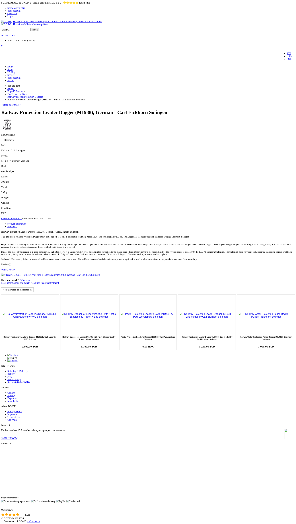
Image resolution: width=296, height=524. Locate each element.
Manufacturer (14, 401)
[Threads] (165, 469)
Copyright (12, 419)
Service (11, 75)
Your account (13, 10)
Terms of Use (14, 417)
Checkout (12, 13)
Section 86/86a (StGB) (18, 382)
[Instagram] (118, 469)
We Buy (11, 72)
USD (289, 56)
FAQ (9, 376)
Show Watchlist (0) (16, 8)
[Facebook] (24, 469)
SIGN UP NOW (9, 438)
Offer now (25, 280)
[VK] (212, 469)
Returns (11, 374)
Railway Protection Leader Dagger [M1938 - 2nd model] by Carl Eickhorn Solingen (207, 338)
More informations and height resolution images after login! (30, 283)
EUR (289, 59)
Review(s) (12, 226)
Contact (11, 392)
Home (10, 66)
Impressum (12, 414)
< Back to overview (11, 105)
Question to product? (11, 218)
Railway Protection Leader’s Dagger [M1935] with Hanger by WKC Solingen (30, 338)
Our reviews (7, 510)
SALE (10, 80)
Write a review (8, 269)
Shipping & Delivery (17, 371)
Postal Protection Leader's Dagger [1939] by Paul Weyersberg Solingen (148, 338)
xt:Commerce (33, 521)
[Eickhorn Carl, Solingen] (7, 130)
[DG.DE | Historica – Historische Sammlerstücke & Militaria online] (148, 23)
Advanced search (9, 35)
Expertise (11, 398)
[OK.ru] (259, 469)
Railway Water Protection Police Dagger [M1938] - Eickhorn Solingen (266, 338)
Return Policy (14, 379)
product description (16, 223)
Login (10, 16)
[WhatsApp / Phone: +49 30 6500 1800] (24, 493)
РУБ (289, 53)
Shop (9, 69)
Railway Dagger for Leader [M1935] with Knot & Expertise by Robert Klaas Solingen (88, 338)
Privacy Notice (14, 411)
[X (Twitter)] (71, 469)
